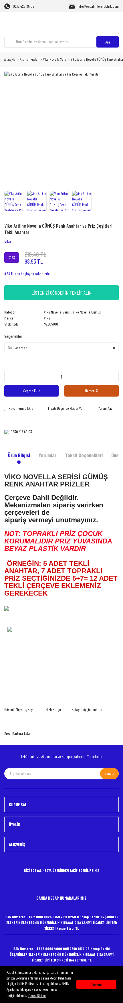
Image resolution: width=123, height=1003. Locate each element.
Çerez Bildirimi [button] (37, 995)
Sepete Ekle (31, 390)
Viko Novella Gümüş (87, 312)
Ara (107, 42)
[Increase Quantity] (112, 376)
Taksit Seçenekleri (84, 455)
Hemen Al (91, 390)
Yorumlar (47, 455)
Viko (7, 241)
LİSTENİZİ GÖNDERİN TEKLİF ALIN (61, 292)
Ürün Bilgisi (19, 455)
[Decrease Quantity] (10, 376)
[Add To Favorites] (18, 408)
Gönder (109, 773)
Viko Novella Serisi (57, 312)
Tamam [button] (96, 984)
